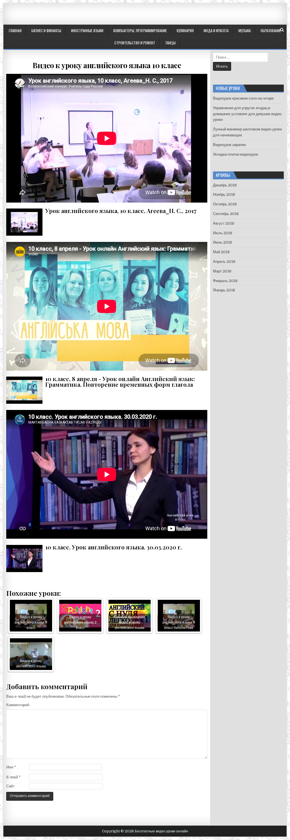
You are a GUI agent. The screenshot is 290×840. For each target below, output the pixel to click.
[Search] (282, 30)
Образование (271, 30)
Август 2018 (223, 223)
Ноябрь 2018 (224, 194)
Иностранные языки (87, 30)
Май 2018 (221, 252)
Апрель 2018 (224, 261)
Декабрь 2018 (225, 185)
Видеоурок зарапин (229, 145)
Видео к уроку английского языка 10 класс (107, 65)
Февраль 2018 (225, 281)
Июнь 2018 (222, 242)
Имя (11, 767)
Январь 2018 (224, 290)
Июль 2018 (222, 233)
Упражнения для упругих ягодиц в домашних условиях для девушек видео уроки (247, 114)
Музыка (244, 30)
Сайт (10, 786)
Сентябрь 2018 (226, 214)
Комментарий (17, 705)
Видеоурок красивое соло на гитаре (243, 98)
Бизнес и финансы (46, 30)
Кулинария (185, 30)
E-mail (13, 777)
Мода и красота (216, 30)
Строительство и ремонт (134, 43)
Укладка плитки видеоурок (235, 154)
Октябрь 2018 (225, 204)
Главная (15, 30)
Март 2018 (222, 271)
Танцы (170, 43)
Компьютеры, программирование (140, 30)
